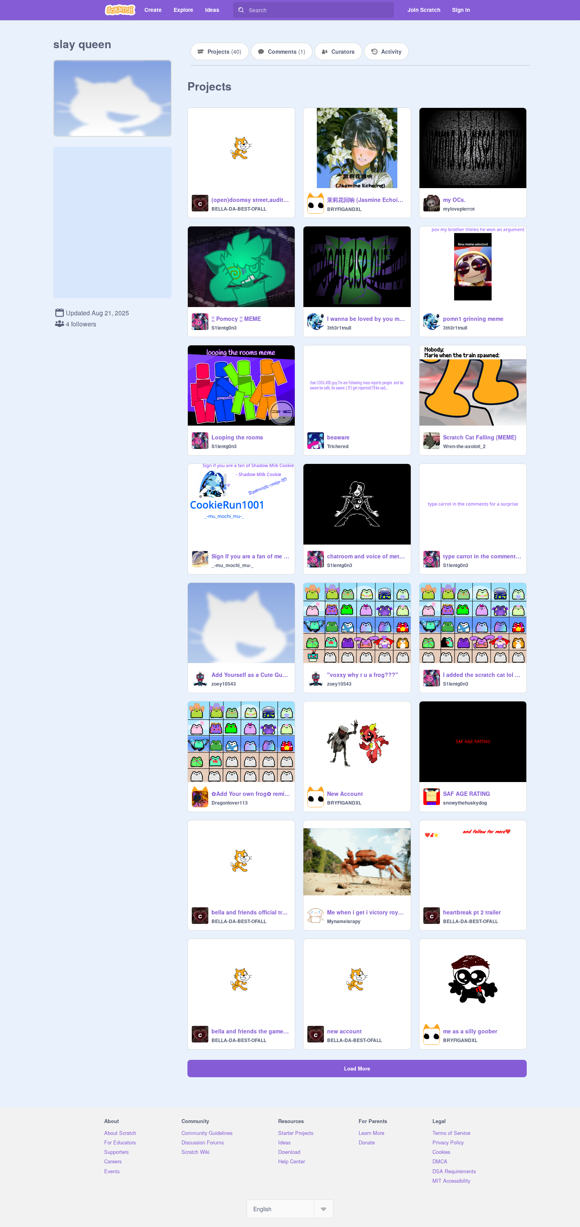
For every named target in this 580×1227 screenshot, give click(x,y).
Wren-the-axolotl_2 (464, 446)
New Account (345, 793)
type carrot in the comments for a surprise (482, 556)
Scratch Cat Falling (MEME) (479, 437)
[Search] (241, 10)
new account (344, 1031)
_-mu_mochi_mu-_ (232, 565)
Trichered (337, 446)
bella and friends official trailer (250, 912)
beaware (338, 437)
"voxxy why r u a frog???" (362, 675)
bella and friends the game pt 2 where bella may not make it (250, 1031)
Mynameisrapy (344, 921)
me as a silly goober (470, 1031)
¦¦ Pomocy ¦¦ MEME (236, 318)
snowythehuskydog (465, 802)
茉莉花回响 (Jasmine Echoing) (366, 200)
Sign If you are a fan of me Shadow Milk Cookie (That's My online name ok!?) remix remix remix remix (250, 556)
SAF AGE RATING (466, 793)
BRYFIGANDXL (344, 209)
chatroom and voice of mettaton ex (366, 556)
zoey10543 (223, 683)
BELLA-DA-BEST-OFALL (238, 208)
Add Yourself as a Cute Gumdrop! (250, 675)
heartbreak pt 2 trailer (472, 912)
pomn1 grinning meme (473, 318)
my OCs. (454, 200)
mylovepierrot (459, 208)
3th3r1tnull (339, 327)
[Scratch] (120, 10)
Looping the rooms (237, 437)
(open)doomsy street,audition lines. (250, 200)
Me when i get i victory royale (366, 912)
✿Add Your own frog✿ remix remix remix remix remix (250, 793)
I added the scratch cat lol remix (482, 675)
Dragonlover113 (229, 802)
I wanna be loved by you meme (366, 318)
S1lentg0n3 (224, 327)
